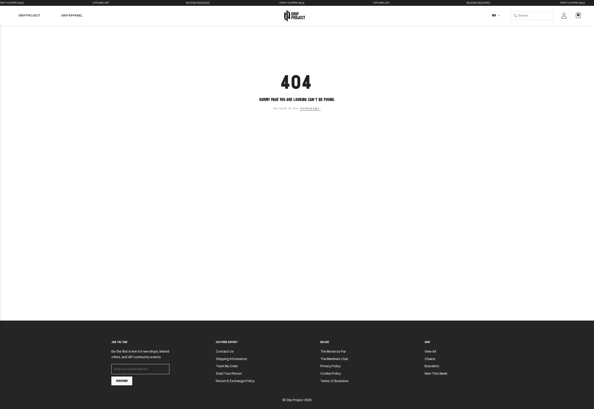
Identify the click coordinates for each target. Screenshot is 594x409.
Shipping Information (231, 359)
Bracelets (432, 366)
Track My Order (227, 366)
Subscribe (122, 380)
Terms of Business (334, 381)
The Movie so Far (333, 351)
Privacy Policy (330, 366)
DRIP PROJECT (29, 15)
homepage (310, 108)
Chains (430, 359)
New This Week (436, 373)
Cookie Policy (330, 373)
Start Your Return (229, 373)
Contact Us (225, 351)
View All (430, 351)
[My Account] (564, 15)
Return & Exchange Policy (235, 381)
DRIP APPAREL (72, 15)
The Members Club (334, 359)
